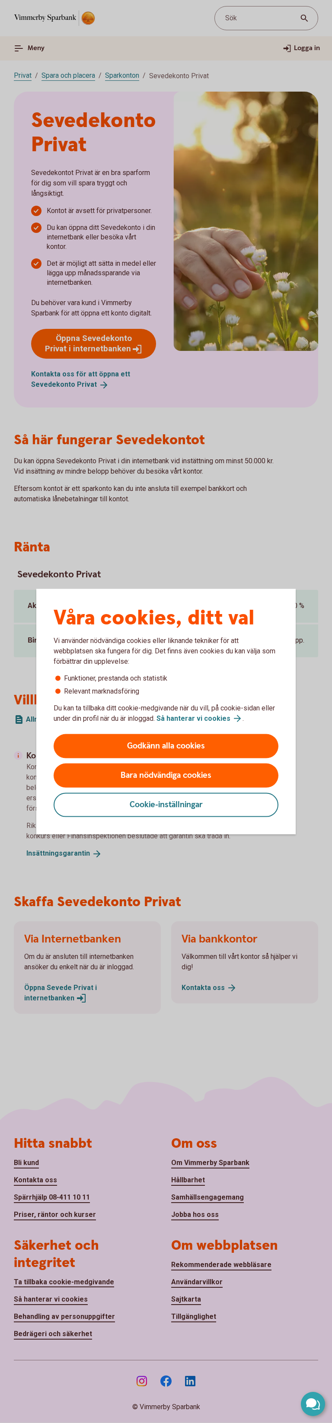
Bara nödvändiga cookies (166, 775)
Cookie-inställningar (166, 804)
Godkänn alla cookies (166, 746)
